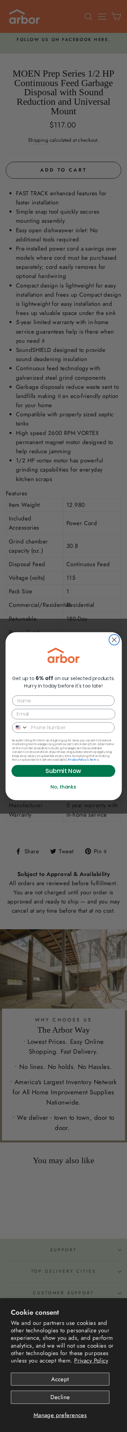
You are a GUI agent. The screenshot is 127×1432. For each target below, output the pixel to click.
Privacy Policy (91, 1360)
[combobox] (20, 727)
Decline (60, 1397)
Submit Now (63, 771)
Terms (93, 759)
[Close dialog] (114, 639)
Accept (60, 1379)
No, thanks (63, 786)
